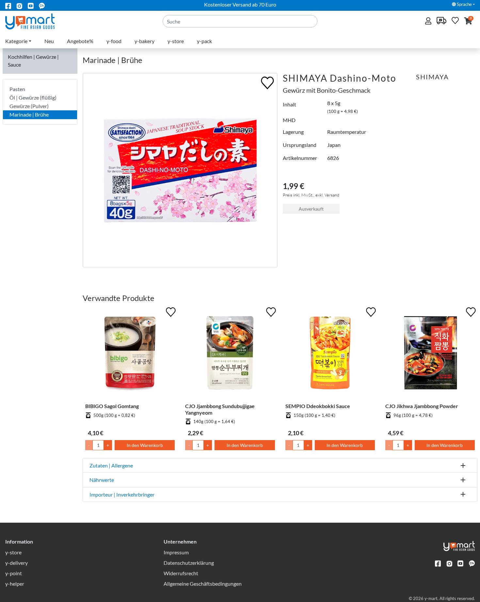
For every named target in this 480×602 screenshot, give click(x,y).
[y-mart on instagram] (19, 5)
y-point (13, 573)
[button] (468, 21)
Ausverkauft (311, 209)
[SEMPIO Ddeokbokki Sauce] (330, 354)
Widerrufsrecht (181, 573)
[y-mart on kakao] (41, 5)
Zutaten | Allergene (111, 465)
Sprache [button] (464, 4)
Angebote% (80, 41)
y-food (113, 41)
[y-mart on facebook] (8, 5)
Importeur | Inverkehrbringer (121, 494)
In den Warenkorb (145, 445)
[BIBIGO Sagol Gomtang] (130, 354)
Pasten (17, 89)
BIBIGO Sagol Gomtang (112, 406)
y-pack (204, 41)
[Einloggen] (429, 21)
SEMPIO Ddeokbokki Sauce (317, 406)
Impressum (176, 552)
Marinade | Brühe (29, 114)
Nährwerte (101, 480)
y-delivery (16, 563)
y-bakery (144, 41)
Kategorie (16, 41)
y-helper (14, 583)
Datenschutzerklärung (189, 563)
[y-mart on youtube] (30, 5)
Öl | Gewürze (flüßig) (32, 97)
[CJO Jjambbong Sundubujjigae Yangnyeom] (230, 354)
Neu (49, 41)
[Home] (35, 21)
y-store (176, 41)
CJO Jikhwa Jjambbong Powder (421, 406)
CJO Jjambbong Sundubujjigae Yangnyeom (220, 409)
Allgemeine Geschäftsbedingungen (203, 583)
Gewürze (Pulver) (29, 106)
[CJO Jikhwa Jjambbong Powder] (430, 354)
